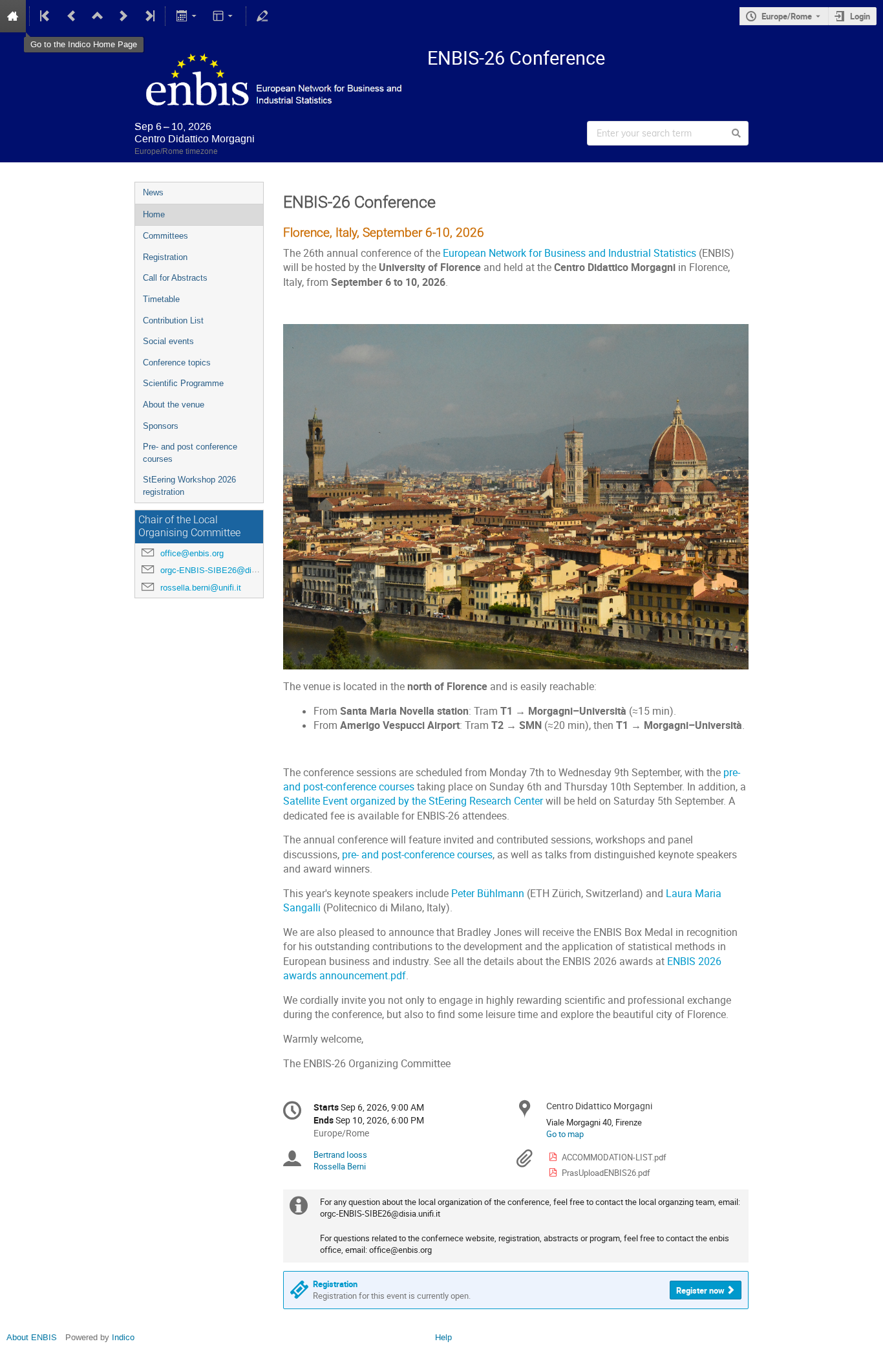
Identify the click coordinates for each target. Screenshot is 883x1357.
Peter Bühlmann (487, 893)
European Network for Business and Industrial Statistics (569, 253)
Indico (123, 1337)
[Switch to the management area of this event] (262, 16)
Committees (165, 236)
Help (443, 1337)
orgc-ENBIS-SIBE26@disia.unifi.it (224, 570)
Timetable (161, 299)
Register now (700, 1290)
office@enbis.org (192, 553)
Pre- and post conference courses (190, 453)
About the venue (173, 404)
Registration (165, 257)
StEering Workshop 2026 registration (189, 486)
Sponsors (160, 426)
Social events (168, 341)
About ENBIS (31, 1337)
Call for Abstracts (175, 278)
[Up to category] (98, 16)
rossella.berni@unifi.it (200, 587)
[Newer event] (123, 16)
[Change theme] (224, 16)
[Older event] (72, 16)
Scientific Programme (183, 383)
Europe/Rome (786, 16)
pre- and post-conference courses (417, 855)
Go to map (565, 1134)
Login (860, 16)
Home (154, 214)
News (153, 192)
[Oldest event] (46, 16)
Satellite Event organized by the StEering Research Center (414, 801)
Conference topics (177, 362)
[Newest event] (149, 16)
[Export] (187, 16)
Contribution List (173, 320)
